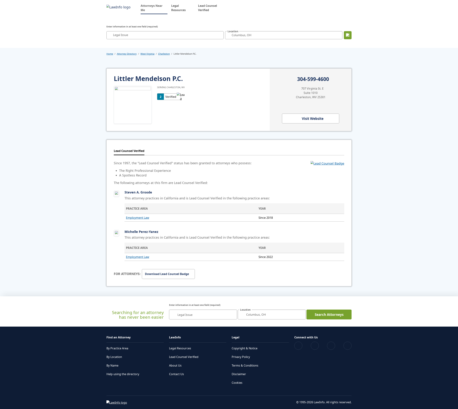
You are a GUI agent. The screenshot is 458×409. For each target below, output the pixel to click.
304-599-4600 (313, 79)
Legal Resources (178, 8)
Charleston (164, 53)
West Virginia (147, 53)
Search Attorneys (329, 314)
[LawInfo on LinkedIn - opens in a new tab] (348, 346)
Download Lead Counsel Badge (167, 274)
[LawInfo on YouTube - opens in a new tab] (331, 346)
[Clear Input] (220, 35)
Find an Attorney (118, 337)
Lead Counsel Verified (207, 8)
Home (109, 53)
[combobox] (165, 35)
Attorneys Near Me (154, 8)
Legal (235, 337)
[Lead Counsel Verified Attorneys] (327, 173)
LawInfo (175, 337)
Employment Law (137, 218)
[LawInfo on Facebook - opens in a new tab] (298, 346)
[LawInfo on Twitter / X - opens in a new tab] (315, 346)
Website (312, 118)
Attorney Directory (127, 53)
